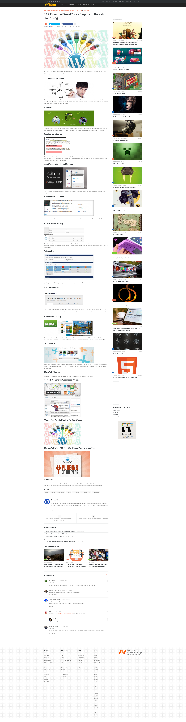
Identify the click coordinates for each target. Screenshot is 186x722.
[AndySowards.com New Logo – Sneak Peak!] (127, 293)
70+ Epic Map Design (118, 234)
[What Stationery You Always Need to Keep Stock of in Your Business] (54, 555)
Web (81, 10)
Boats (95, 653)
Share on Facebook (67, 24)
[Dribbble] (59, 1)
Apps (62, 655)
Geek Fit (96, 681)
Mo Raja (52, 26)
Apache (63, 653)
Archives (108, 1)
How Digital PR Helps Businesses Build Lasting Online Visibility (98, 565)
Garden (96, 679)
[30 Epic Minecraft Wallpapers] (127, 151)
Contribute (121, 1)
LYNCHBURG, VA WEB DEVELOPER (59, 720)
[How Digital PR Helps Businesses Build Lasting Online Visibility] (98, 555)
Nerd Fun (96, 703)
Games (96, 676)
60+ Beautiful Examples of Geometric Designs (124, 187)
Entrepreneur (60, 10)
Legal (45, 672)
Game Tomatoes (116, 410)
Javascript (64, 667)
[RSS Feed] (53, 1)
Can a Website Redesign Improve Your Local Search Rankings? (60, 531)
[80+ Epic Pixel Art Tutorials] (127, 81)
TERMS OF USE (97, 720)
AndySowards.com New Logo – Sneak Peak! (124, 304)
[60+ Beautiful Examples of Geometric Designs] (127, 175)
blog (47, 492)
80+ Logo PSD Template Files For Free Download (125, 377)
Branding (46, 657)
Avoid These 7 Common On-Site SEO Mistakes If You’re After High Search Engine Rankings (126, 329)
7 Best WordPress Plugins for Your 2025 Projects (57, 533)
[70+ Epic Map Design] (127, 222)
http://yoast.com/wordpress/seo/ (65, 613)
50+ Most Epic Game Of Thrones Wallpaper (123, 116)
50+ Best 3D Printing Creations (120, 140)
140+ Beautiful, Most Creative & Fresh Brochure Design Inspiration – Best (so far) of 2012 (126, 68)
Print (79, 667)
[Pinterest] (55, 1)
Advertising (47, 653)
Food (95, 672)
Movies (96, 698)
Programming (64, 674)
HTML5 (62, 665)
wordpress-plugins (86, 492)
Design (62, 4)
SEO (45, 676)
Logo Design (81, 662)
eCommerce (47, 660)
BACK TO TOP (139, 720)
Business (85, 4)
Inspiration (68, 10)
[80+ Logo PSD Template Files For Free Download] (127, 365)
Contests (80, 653)
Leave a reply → (104, 574)
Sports (96, 710)
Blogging (47, 10)
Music (95, 700)
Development (70, 4)
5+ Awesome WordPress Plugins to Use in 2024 (57, 539)
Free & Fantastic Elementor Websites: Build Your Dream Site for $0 (61, 541)
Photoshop (81, 665)
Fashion (96, 669)
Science (96, 705)
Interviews (80, 660)
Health (96, 686)
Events (46, 665)
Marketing (47, 674)
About (102, 1)
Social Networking (49, 679)
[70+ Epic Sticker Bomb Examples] (127, 269)
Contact (139, 1)
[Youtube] (49, 1)
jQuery (63, 669)
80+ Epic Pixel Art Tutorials (119, 93)
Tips (92, 4)
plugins (69, 492)
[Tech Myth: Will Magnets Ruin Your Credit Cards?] (127, 246)
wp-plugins (96, 492)
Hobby (95, 688)
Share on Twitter (56, 24)
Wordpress (86, 10)
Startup (74, 10)
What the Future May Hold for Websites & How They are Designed (76, 565)
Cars (95, 657)
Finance (46, 667)
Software (96, 707)
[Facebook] (45, 1)
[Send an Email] (51, 1)
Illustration (81, 655)
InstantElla (115, 414)
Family (95, 667)
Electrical (97, 662)
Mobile (63, 672)
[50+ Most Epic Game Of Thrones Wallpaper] (127, 104)
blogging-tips (61, 492)
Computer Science (66, 660)
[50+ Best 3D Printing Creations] (127, 128)
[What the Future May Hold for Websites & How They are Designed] (76, 555)
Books (96, 655)
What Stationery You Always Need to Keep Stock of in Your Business (53, 565)
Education (97, 660)
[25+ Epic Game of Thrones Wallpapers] (127, 341)
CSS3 (62, 662)
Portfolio (114, 1)
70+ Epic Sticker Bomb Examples (121, 281)
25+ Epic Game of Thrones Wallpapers (122, 353)
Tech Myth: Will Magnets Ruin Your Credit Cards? (125, 257)
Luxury (96, 693)
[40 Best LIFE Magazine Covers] (127, 198)
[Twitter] (47, 1)
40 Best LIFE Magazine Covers (120, 210)
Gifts (95, 684)
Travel (96, 714)
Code (62, 657)
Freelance (47, 669)
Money (96, 695)
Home (95, 691)
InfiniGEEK (115, 412)
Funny (95, 674)
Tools (95, 712)
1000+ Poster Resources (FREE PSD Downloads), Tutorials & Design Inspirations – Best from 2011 (125, 43)
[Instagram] (57, 1)
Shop (134, 1)
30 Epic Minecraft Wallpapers (120, 163)
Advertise (128, 1)
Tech (78, 4)
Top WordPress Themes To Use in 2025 (55, 536)
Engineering (97, 665)
